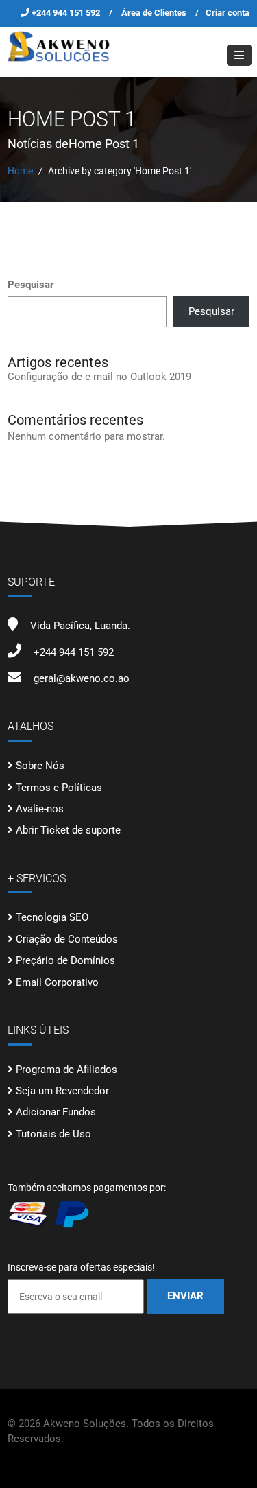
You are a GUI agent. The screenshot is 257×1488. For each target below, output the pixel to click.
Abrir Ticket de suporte (68, 830)
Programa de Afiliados (66, 1069)
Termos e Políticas (59, 787)
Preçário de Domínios (65, 960)
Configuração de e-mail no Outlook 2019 (99, 376)
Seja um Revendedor (62, 1091)
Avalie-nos (40, 809)
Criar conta (227, 13)
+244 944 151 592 (67, 13)
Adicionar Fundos (56, 1112)
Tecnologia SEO (52, 917)
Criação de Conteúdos (67, 939)
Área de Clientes (153, 13)
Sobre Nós (40, 765)
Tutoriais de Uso (53, 1134)
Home (20, 170)
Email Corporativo (57, 982)
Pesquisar (30, 285)
